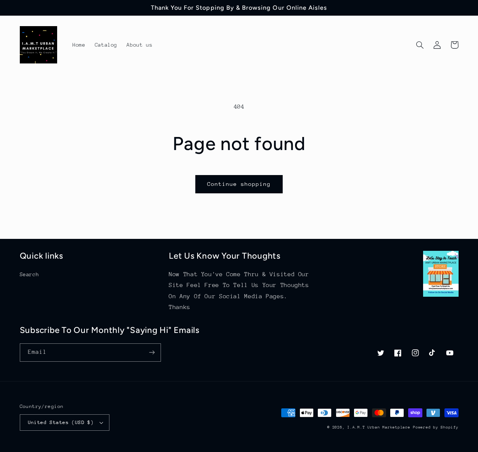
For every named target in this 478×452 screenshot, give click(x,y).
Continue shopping (239, 184)
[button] (420, 44)
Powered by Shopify (435, 427)
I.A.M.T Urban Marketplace (378, 427)
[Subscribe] (151, 352)
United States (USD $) (61, 422)
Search (29, 274)
